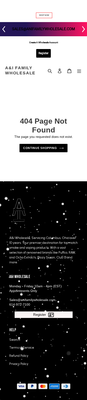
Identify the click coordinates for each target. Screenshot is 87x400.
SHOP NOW (44, 15)
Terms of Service (21, 348)
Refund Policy (18, 356)
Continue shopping (40, 148)
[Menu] (79, 71)
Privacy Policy (18, 364)
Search (14, 340)
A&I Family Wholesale (20, 70)
